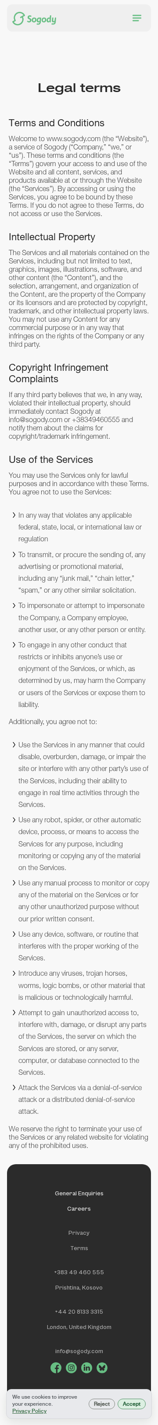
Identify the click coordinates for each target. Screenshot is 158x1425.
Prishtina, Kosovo (79, 1287)
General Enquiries (79, 1193)
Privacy (79, 1233)
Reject (102, 1404)
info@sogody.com (79, 1351)
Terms (79, 1248)
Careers (79, 1208)
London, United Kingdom (79, 1327)
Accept (131, 1404)
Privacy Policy (29, 1411)
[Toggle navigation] (137, 18)
